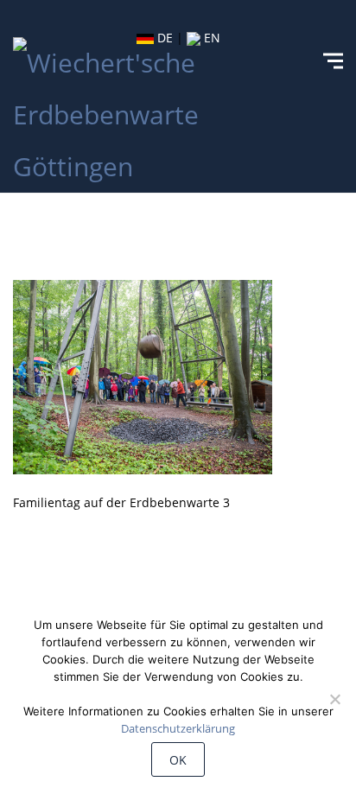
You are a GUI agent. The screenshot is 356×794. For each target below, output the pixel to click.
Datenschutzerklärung (178, 728)
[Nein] (334, 699)
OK (178, 760)
